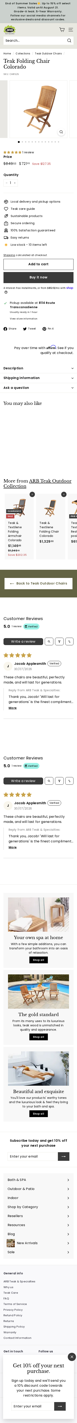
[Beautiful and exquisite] (38, 1068)
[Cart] (62, 30)
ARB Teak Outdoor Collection (37, 483)
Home (7, 53)
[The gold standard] (38, 991)
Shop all (38, 960)
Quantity (11, 175)
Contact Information (17, 1338)
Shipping (9, 255)
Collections (23, 53)
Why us (8, 1287)
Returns (8, 1321)
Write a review (23, 641)
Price (7, 157)
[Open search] (49, 641)
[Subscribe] (60, 1406)
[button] (12, 152)
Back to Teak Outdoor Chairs (41, 583)
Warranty (9, 1332)
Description (13, 368)
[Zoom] (61, 132)
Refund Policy (12, 1315)
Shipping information (21, 378)
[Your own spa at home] (38, 914)
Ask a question (16, 388)
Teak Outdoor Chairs (48, 53)
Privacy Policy (13, 1310)
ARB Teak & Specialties (19, 1281)
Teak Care (10, 1293)
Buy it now (39, 277)
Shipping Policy (14, 1327)
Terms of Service (15, 1304)
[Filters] (59, 641)
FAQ (6, 1298)
